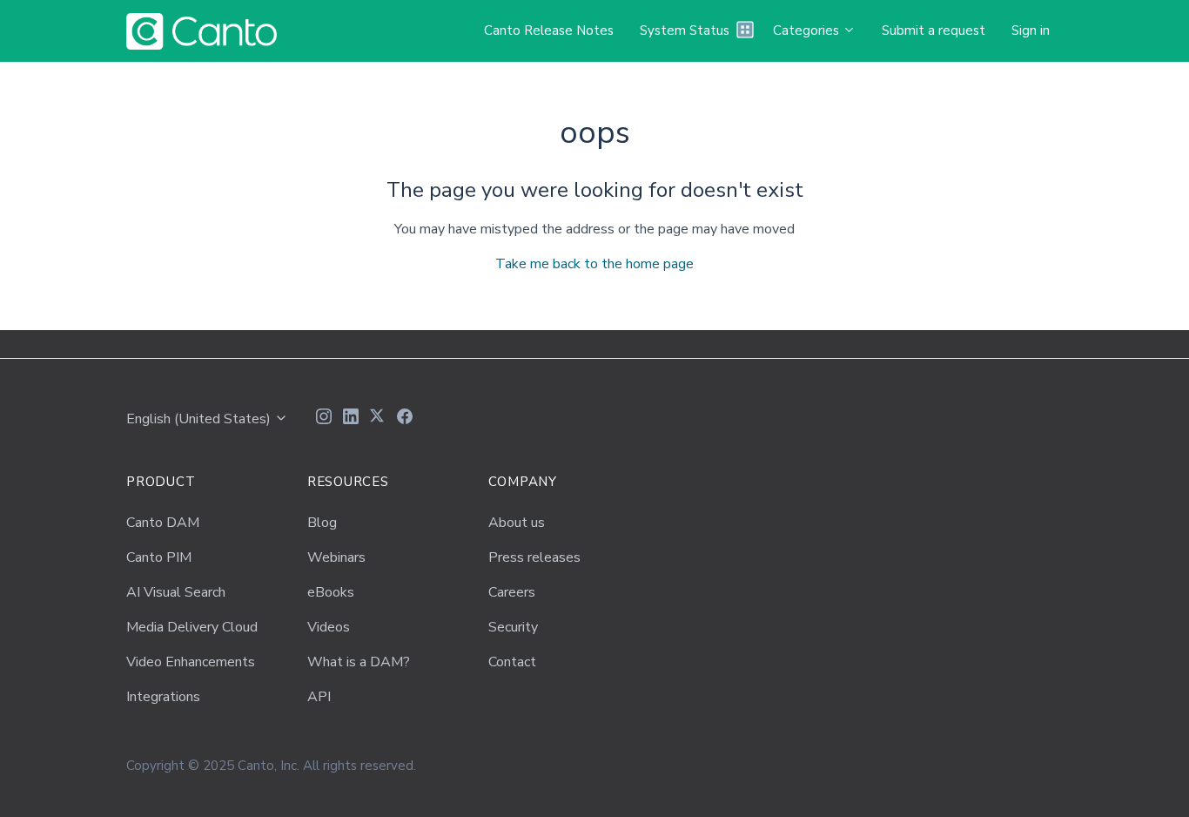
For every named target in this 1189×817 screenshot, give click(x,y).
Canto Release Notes (549, 30)
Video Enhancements (190, 662)
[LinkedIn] (351, 418)
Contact (512, 662)
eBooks (330, 592)
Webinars (336, 557)
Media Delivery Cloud (192, 627)
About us (516, 522)
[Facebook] (405, 418)
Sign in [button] (1030, 30)
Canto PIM (158, 557)
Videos (328, 627)
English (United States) (200, 419)
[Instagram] (324, 418)
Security (513, 627)
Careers (511, 592)
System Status (684, 30)
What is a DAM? (358, 662)
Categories (808, 30)
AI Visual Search (175, 592)
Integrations (163, 696)
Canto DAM (162, 522)
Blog (322, 522)
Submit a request (933, 30)
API (319, 696)
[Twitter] (378, 418)
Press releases (534, 557)
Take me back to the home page (594, 263)
